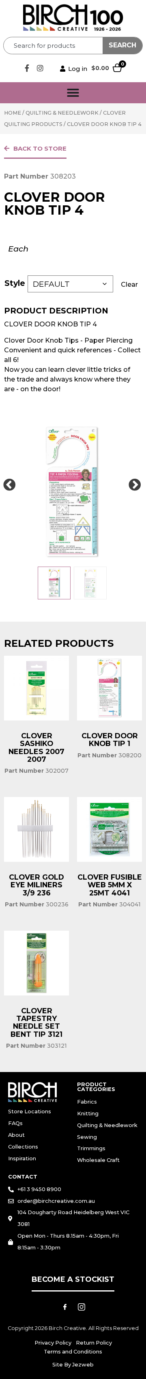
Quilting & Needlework (62, 113)
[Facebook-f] (26, 68)
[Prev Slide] (9, 485)
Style (14, 283)
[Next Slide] (134, 485)
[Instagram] (40, 68)
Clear (129, 284)
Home (12, 113)
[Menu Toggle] (73, 92)
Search (122, 45)
